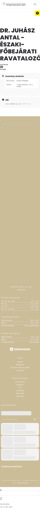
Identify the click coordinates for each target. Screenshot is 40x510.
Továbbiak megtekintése (11, 466)
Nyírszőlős (20, 396)
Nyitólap (20, 362)
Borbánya (20, 385)
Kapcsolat (20, 370)
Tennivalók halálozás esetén (20, 367)
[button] (37, 13)
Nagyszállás (20, 393)
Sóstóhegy (20, 390)
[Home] (14, 6)
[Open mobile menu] (36, 4)
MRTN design (22, 483)
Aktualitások (20, 365)
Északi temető (20, 382)
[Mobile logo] (1, 488)
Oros (20, 387)
